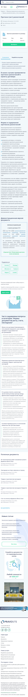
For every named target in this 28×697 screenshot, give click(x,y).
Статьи (2, 643)
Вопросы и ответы (5, 645)
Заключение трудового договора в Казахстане (13, 520)
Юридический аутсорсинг (7, 659)
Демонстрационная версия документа (11, 68)
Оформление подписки (7, 641)
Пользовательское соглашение (8, 692)
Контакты (3, 647)
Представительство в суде (7, 657)
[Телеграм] (2, 629)
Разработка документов (7, 652)
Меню (5, 7)
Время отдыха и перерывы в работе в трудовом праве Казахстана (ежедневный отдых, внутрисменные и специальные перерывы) (13, 677)
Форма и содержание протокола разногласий (13, 66)
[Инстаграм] (5, 629)
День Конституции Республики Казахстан (11, 673)
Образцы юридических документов (15, 11)
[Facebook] (9, 629)
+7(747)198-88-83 (5, 625)
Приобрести (14, 44)
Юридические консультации (8, 654)
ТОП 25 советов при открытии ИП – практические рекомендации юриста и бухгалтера (11, 525)
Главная (3, 11)
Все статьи (14, 544)
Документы (4, 639)
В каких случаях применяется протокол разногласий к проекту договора (12, 63)
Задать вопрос (5, 292)
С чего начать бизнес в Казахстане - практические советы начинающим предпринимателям (11, 532)
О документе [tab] (5, 57)
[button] (2, 564)
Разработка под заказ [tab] (17, 57)
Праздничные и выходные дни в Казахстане (12, 671)
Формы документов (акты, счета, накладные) (14, 13)
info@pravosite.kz (5, 627)
